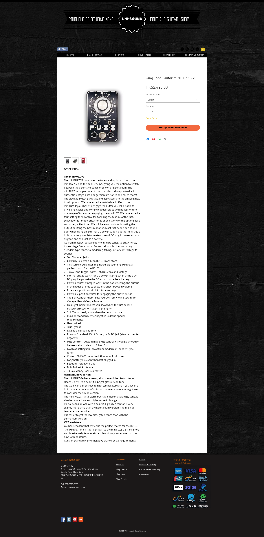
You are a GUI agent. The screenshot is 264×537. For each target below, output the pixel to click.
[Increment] (157, 112)
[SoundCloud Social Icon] (81, 520)
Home (67, 65)
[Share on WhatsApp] (159, 139)
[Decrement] (148, 112)
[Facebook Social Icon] (63, 520)
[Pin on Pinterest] (153, 139)
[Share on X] (165, 139)
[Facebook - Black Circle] (182, 49)
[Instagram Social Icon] (69, 520)
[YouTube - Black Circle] (192, 49)
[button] (203, 48)
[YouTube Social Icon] (75, 520)
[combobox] (173, 100)
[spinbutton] (152, 112)
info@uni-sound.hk (76, 487)
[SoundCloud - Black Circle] (197, 49)
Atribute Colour (154, 94)
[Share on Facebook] (148, 139)
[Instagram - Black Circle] (187, 49)
